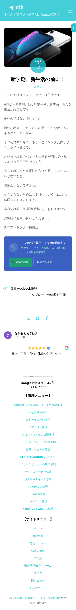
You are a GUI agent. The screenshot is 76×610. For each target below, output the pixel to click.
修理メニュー (38, 543)
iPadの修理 (38, 494)
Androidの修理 (38, 487)
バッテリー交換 (38, 412)
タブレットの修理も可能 (49, 295)
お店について (38, 588)
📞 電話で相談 (20, 262)
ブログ (21, 14)
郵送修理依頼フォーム (38, 566)
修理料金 (38, 536)
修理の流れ (38, 551)
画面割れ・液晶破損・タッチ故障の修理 (38, 405)
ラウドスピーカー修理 (38, 472)
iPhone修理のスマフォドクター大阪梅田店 (36, 598)
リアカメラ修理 (38, 427)
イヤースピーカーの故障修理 (38, 464)
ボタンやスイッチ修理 (38, 479)
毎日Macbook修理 (23, 289)
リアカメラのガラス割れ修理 (38, 442)
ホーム (8, 14)
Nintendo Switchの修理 (38, 509)
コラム (38, 86)
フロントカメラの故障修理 (38, 435)
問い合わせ (38, 580)
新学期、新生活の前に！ (38, 79)
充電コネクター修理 (38, 449)
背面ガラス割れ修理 (38, 420)
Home (38, 528)
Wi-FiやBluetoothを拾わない (38, 457)
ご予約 (38, 558)
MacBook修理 (38, 501)
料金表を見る (44, 262)
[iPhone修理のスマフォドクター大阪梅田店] (13, 8)
